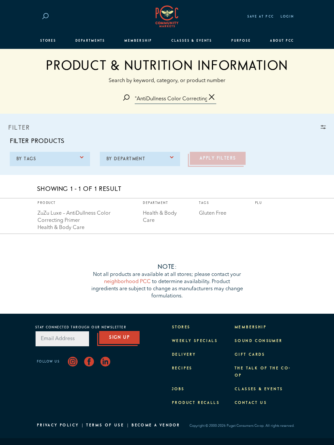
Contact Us (251, 403)
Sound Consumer (258, 341)
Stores (48, 40)
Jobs (178, 389)
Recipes (182, 368)
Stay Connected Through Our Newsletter (81, 327)
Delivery (184, 355)
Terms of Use (105, 425)
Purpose (241, 40)
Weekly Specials (195, 341)
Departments (90, 40)
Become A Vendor (155, 425)
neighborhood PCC (127, 281)
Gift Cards (250, 355)
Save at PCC (260, 16)
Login (287, 16)
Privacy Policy (58, 425)
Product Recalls (196, 403)
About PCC (282, 40)
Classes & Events (191, 40)
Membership (138, 40)
